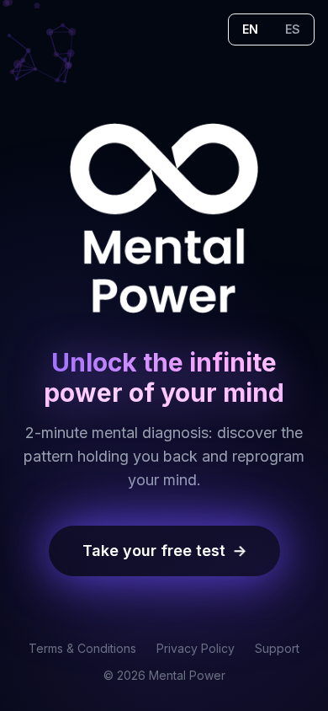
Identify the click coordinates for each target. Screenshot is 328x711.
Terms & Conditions (82, 648)
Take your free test (166, 550)
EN (250, 29)
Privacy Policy (195, 648)
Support (277, 648)
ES (292, 29)
